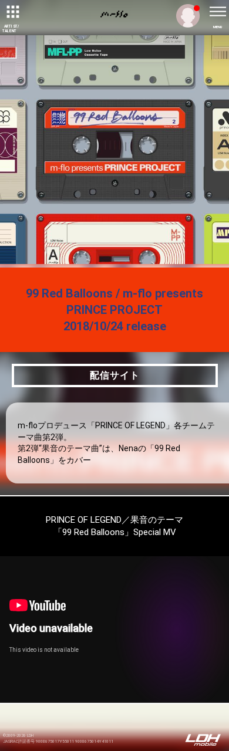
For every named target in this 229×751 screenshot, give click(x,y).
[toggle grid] (11, 11)
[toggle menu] (217, 11)
